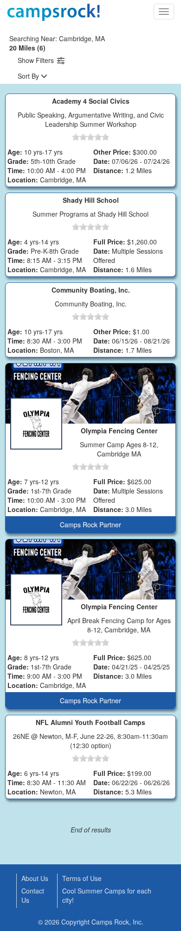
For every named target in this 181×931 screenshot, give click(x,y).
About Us (34, 878)
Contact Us (32, 895)
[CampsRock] (53, 12)
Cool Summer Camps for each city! (106, 895)
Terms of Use (82, 878)
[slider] (90, 137)
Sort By (29, 76)
